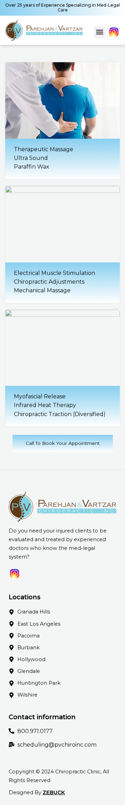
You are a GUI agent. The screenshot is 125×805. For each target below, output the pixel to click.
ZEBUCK (54, 792)
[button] (99, 32)
